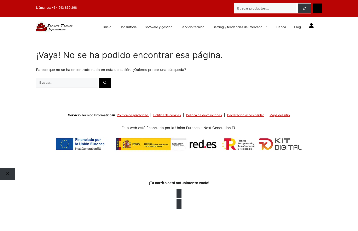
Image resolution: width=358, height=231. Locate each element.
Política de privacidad (133, 115)
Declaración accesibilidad (245, 115)
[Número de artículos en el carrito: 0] (317, 8)
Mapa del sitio (280, 115)
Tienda (281, 27)
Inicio (107, 27)
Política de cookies (167, 115)
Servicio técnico (192, 27)
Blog (297, 27)
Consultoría (128, 27)
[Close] (7, 174)
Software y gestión (158, 27)
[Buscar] (304, 8)
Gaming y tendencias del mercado (237, 27)
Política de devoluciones (204, 115)
